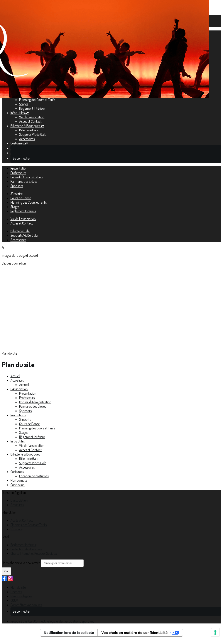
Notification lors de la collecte (69, 632)
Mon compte (18, 480)
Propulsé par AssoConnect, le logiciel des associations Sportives (52, 621)
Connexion (17, 485)
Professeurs (18, 173)
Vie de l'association (31, 117)
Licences (16, 592)
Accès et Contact (30, 121)
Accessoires (27, 139)
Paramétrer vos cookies (26, 605)
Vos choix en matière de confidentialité (134, 632)
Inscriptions (18, 415)
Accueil (15, 376)
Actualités (17, 380)
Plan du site (18, 587)
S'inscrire (16, 193)
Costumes (17, 471)
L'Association (19, 389)
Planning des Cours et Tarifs (37, 99)
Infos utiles (17, 441)
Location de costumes (34, 476)
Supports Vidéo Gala (32, 134)
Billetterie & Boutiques (25, 454)
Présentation (18, 168)
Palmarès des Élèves (23, 181)
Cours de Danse (20, 198)
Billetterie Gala (28, 130)
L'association (19, 500)
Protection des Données (26, 549)
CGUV (14, 600)
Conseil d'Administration (26, 177)
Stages (23, 104)
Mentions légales (21, 596)
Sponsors (16, 186)
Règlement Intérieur (32, 108)
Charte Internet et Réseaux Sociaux (33, 553)
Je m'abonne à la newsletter (21, 563)
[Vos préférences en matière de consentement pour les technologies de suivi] (215, 632)
